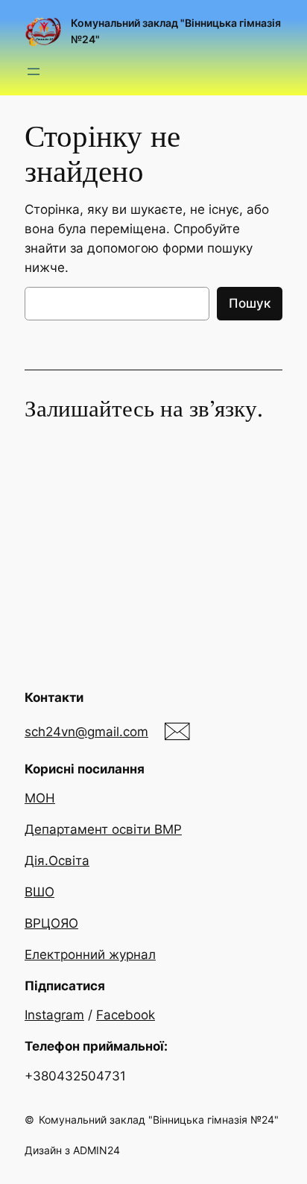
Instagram (54, 1014)
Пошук (249, 303)
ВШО (39, 891)
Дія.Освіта (57, 860)
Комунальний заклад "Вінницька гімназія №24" (159, 1119)
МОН (40, 798)
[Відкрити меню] (33, 71)
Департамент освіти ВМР (103, 829)
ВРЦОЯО (51, 923)
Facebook (125, 1014)
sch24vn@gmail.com (86, 731)
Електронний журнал (90, 954)
